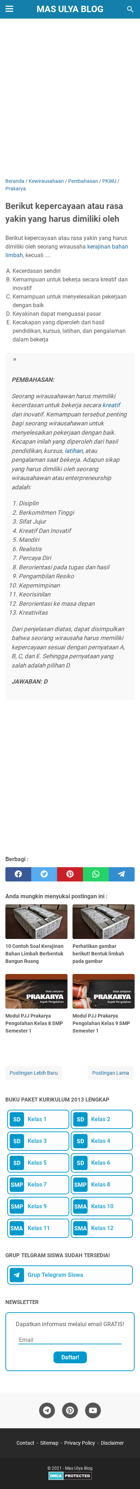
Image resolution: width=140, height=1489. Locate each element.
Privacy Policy (79, 1443)
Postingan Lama (110, 1073)
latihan (74, 450)
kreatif (111, 405)
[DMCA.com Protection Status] (70, 1478)
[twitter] (44, 874)
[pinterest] (70, 874)
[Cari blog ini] (130, 9)
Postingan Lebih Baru (34, 1073)
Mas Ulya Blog (70, 9)
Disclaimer (112, 1443)
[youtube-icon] (93, 1410)
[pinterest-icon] (70, 1410)
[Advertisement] (70, 99)
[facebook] (18, 874)
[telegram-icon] (47, 1410)
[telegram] (122, 874)
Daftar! (70, 1357)
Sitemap (49, 1443)
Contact (25, 1443)
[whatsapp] (96, 874)
